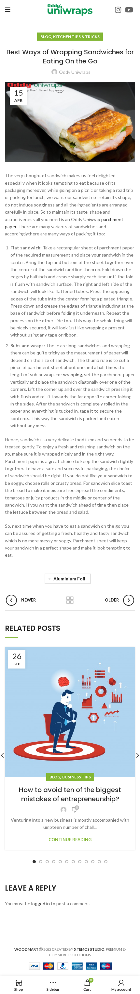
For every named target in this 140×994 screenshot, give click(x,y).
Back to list (70, 600)
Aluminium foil (69, 578)
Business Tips (76, 777)
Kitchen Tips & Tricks (76, 36)
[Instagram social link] (118, 9)
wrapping (72, 374)
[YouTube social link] (129, 9)
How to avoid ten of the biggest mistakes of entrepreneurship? (70, 794)
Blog (45, 36)
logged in (40, 903)
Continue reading (70, 840)
